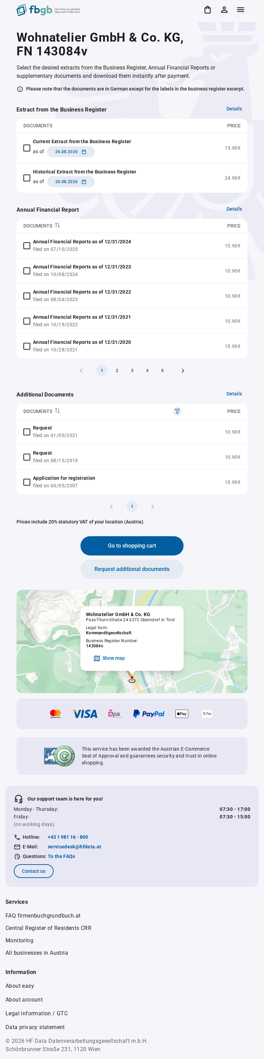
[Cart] (207, 10)
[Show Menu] (241, 10)
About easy (20, 986)
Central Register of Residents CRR (48, 928)
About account (24, 999)
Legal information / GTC (37, 1013)
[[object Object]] (177, 411)
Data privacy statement (35, 1027)
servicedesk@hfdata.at (74, 846)
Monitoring (19, 940)
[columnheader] (109, 226)
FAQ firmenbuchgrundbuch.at (43, 915)
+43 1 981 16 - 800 (68, 837)
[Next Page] (183, 371)
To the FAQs (61, 856)
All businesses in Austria (37, 953)
